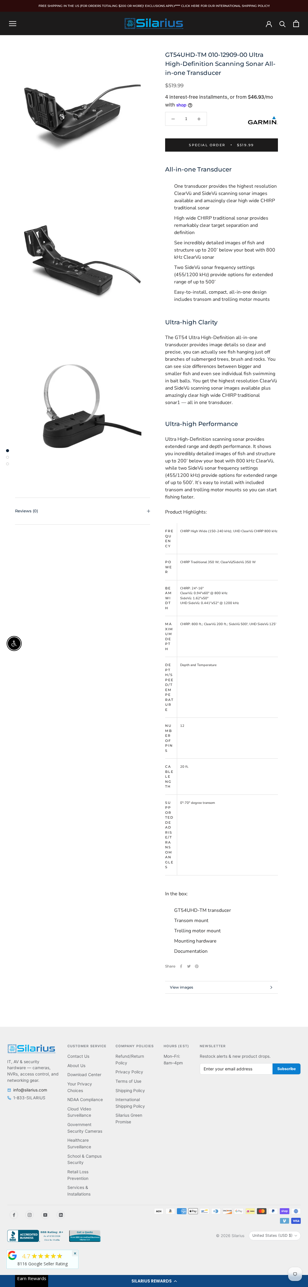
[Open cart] (296, 23)
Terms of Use (128, 1081)
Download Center (84, 1074)
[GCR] (12, 1255)
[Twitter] (189, 966)
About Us (76, 1065)
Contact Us (78, 1056)
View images (181, 987)
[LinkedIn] (61, 1215)
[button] (154, 1281)
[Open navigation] (12, 23)
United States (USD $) (272, 1235)
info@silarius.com (30, 1090)
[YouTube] (45, 1215)
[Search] (282, 23)
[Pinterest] (197, 966)
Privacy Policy (129, 1071)
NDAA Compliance (85, 1099)
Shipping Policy (130, 1090)
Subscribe (286, 1068)
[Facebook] (181, 966)
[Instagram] (29, 1215)
